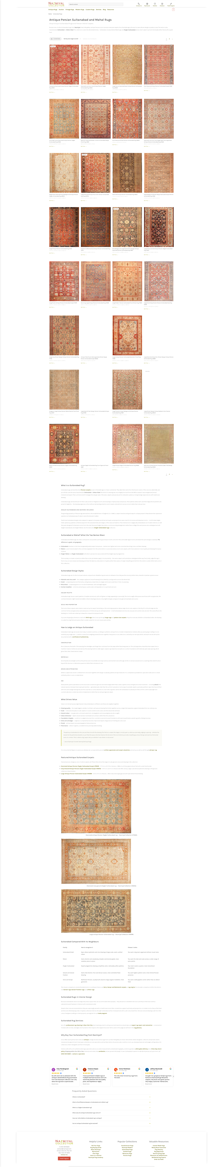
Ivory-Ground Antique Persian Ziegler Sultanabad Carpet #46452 (81, 768)
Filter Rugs (57, 38)
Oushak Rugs (127, 1151)
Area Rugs (96, 1153)
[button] (50, 1076)
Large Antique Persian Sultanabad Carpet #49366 (76, 773)
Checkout (162, 5)
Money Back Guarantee (159, 1147)
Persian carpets (86, 490)
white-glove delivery (141, 1049)
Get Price (52, 92)
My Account (147, 5)
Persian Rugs (127, 1155)
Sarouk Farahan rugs (77, 989)
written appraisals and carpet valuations (117, 750)
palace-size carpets (120, 617)
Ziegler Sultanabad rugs (101, 528)
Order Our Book (159, 1159)
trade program (102, 1013)
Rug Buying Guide (95, 1147)
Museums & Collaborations (158, 1155)
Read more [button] (86, 1084)
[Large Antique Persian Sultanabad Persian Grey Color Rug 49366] (96, 932)
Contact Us (139, 5)
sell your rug (153, 750)
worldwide (102, 1051)
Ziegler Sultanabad (129, 30)
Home (50, 14)
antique (86, 1039)
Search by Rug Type (159, 1153)
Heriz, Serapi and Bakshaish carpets (115, 987)
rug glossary (138, 1028)
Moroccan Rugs (127, 1153)
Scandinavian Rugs (127, 1145)
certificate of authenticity (80, 637)
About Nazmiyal (96, 1149)
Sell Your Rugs (95, 1145)
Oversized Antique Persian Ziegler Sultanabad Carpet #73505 (80, 766)
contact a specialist (78, 1054)
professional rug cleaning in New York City (79, 1025)
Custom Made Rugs (159, 1145)
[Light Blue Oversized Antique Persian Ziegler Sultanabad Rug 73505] (96, 833)
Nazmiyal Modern (127, 1147)
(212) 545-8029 (66, 1054)
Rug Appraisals (159, 1151)
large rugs (108, 617)
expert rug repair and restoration (142, 1025)
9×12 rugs (89, 617)
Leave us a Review (95, 1155)
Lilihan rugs (90, 989)
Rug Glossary (159, 1149)
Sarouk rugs (67, 989)
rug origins (131, 987)
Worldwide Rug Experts (159, 1157)
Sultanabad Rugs (127, 1149)
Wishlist (155, 5)
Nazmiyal (77, 27)
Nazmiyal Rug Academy (95, 1157)
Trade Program (171, 5)
